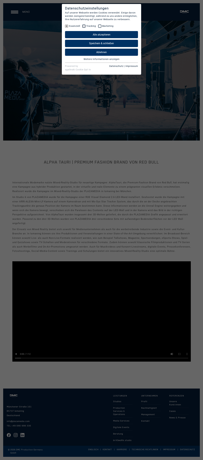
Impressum (131, 66)
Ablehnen (101, 52)
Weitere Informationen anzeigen (102, 59)
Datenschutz (116, 66)
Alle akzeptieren (101, 34)
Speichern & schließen (101, 43)
